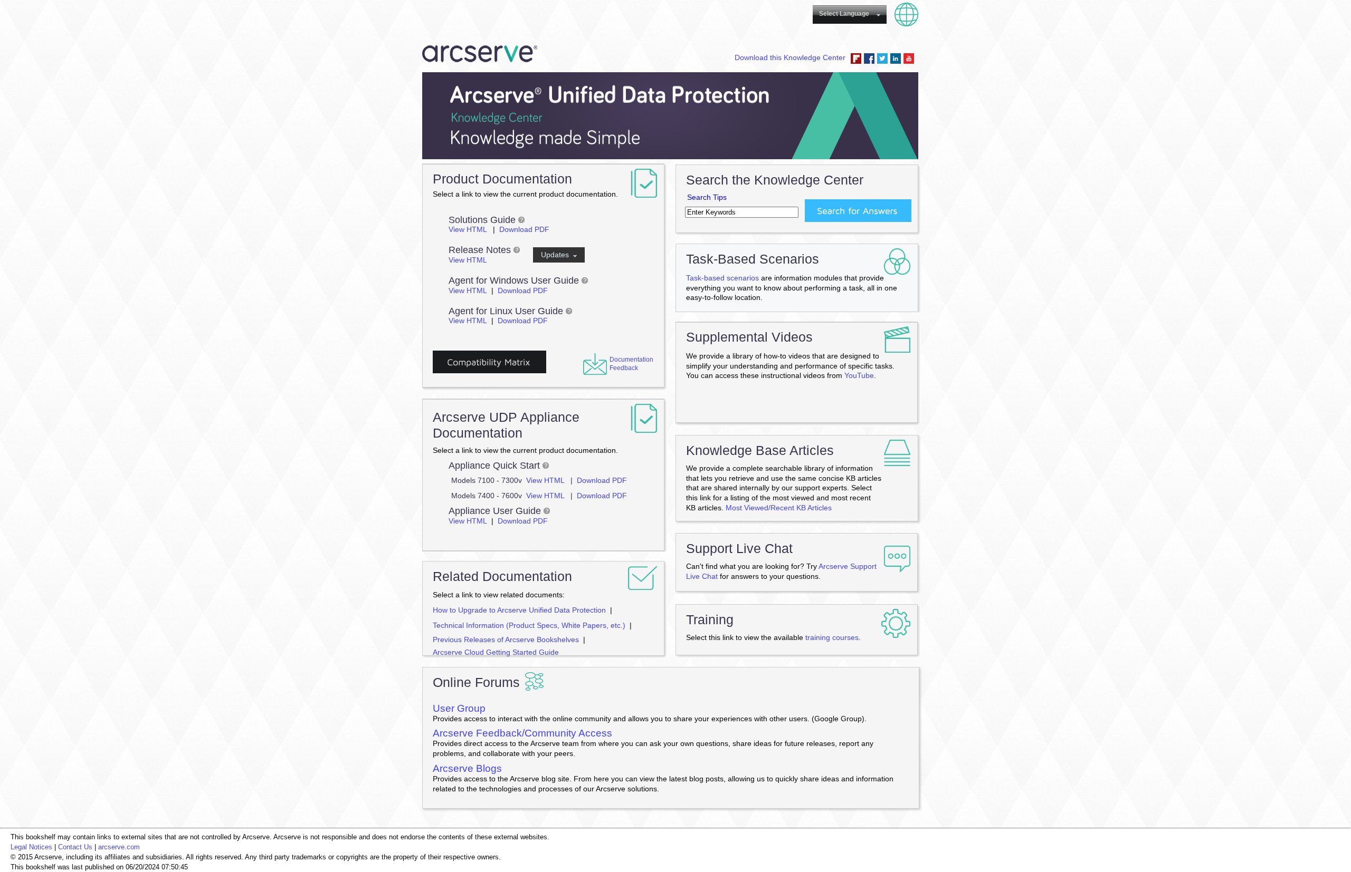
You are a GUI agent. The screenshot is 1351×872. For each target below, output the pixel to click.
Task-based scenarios (722, 278)
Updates (557, 254)
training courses (832, 637)
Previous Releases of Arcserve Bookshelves (506, 639)
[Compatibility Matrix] (489, 369)
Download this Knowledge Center (790, 57)
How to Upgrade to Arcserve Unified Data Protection (519, 610)
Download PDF (524, 229)
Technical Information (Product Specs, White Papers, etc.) (529, 625)
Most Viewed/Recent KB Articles (779, 507)
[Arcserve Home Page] (479, 65)
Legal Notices (31, 847)
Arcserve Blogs (467, 768)
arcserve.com (119, 847)
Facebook (869, 58)
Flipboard (856, 58)
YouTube (908, 58)
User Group (459, 708)
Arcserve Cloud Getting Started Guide (496, 652)
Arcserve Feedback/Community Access (522, 733)
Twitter (882, 58)
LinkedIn (895, 58)
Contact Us (75, 847)
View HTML (469, 229)
